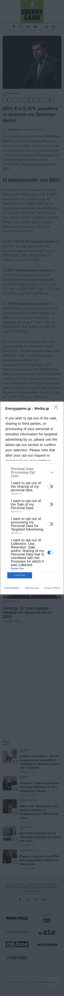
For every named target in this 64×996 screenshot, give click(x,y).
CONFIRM (19, 575)
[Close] (57, 408)
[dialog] (32, 498)
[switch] (50, 486)
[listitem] (32, 472)
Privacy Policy (52, 587)
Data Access (32, 587)
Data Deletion (12, 587)
